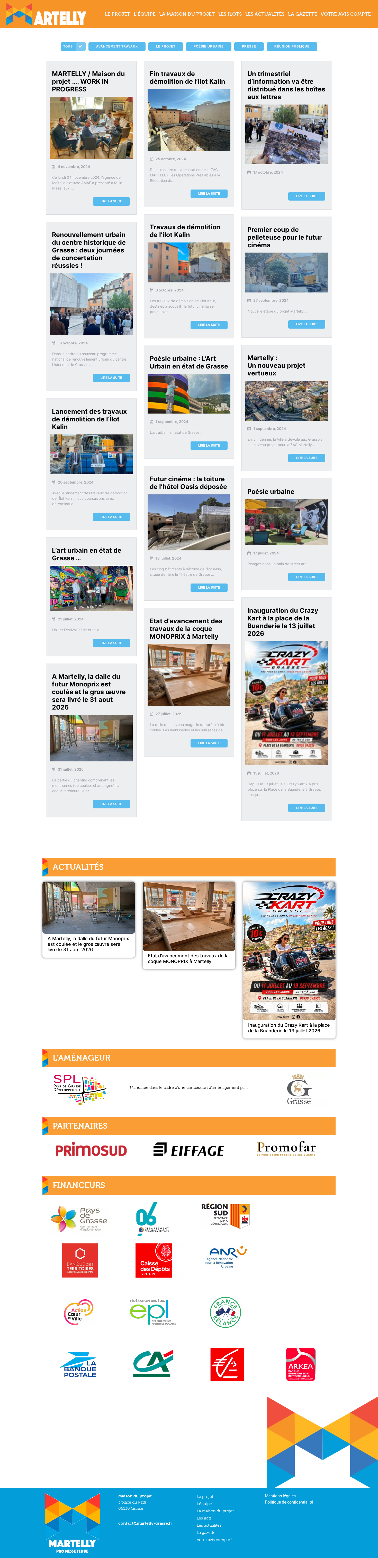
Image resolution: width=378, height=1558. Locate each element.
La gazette (206, 1532)
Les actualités (209, 1525)
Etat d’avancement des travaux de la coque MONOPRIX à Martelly (188, 958)
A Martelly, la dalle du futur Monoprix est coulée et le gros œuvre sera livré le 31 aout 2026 (88, 944)
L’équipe (204, 1504)
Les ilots (204, 1518)
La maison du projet (215, 1511)
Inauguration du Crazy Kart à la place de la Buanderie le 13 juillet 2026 (289, 1027)
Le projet (205, 1496)
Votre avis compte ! (214, 1539)
